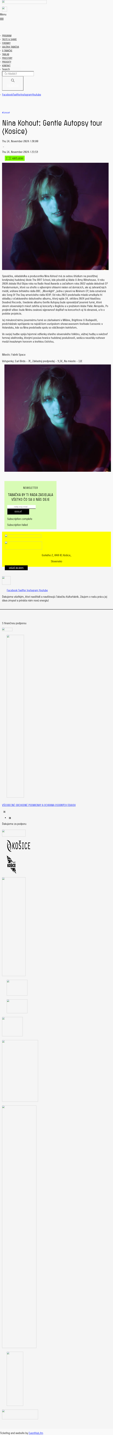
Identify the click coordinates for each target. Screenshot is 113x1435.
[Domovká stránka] (45, 2)
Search (6, 69)
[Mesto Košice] (18, 850)
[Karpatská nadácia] (12, 1035)
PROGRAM (6, 35)
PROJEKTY (6, 61)
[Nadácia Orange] (13, 975)
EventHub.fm (36, 1433)
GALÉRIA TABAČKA (10, 47)
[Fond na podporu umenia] (7, 630)
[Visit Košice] (11, 872)
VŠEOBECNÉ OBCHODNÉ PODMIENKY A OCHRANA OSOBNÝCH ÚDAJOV (39, 805)
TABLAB (5, 54)
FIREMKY (6, 43)
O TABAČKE (7, 50)
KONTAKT (6, 65)
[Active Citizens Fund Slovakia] (15, 796)
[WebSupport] (17, 1012)
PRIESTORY (7, 58)
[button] (11, 17)
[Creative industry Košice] (17, 994)
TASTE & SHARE (9, 39)
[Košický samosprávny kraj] (13, 835)
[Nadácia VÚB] (15, 1404)
